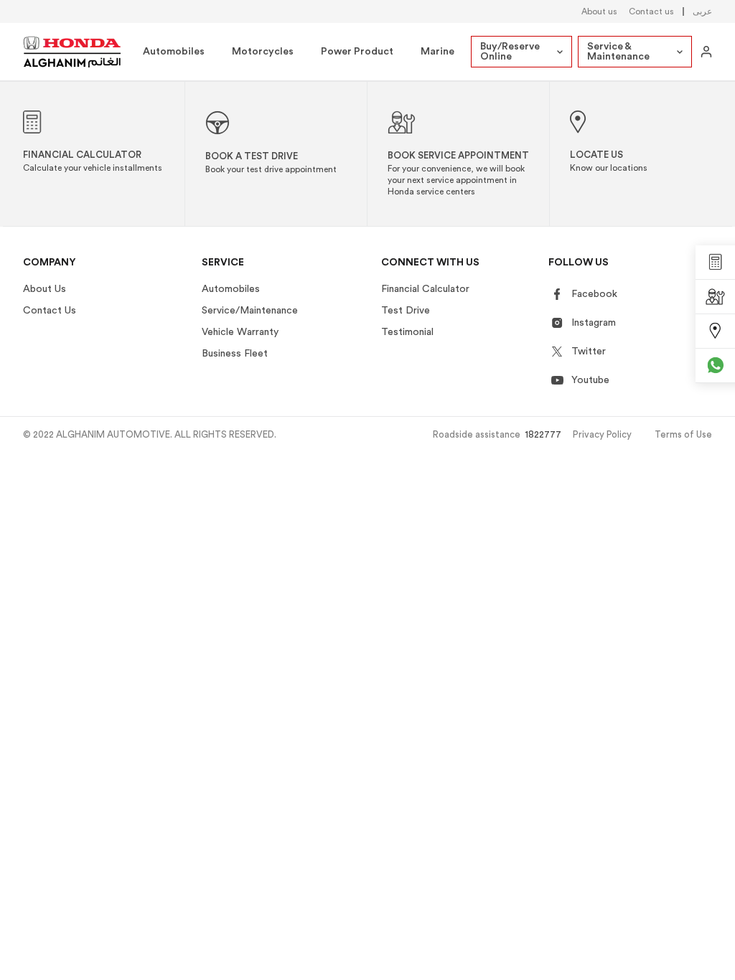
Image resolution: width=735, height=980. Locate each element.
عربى (702, 11)
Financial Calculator (425, 289)
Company (49, 263)
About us (599, 11)
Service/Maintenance (250, 311)
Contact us (651, 11)
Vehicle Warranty (240, 332)
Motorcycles (263, 52)
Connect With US (430, 263)
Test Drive (405, 311)
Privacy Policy (602, 434)
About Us (44, 289)
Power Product (357, 52)
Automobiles (174, 52)
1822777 (543, 434)
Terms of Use (683, 434)
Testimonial (407, 332)
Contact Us (49, 311)
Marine (437, 52)
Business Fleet (235, 354)
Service (223, 263)
